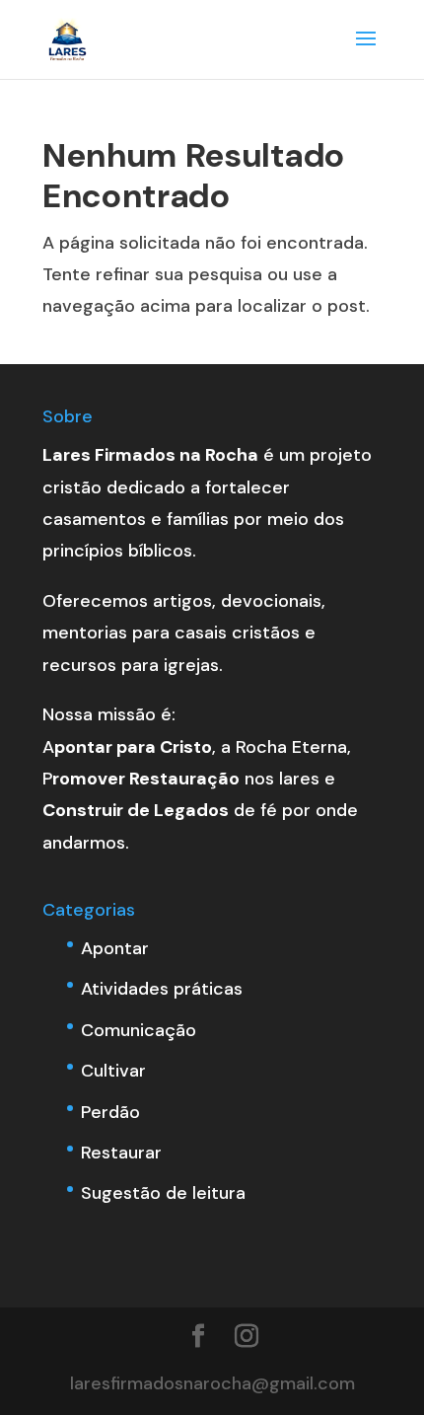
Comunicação (138, 1030)
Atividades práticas (162, 989)
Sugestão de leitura (163, 1193)
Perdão (110, 1112)
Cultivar (113, 1070)
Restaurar (121, 1152)
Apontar (115, 948)
